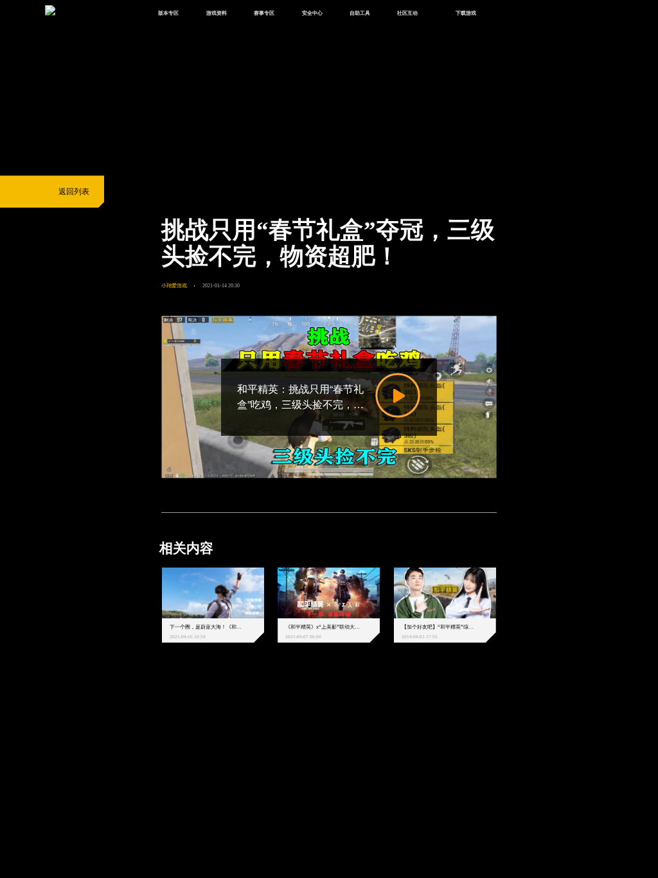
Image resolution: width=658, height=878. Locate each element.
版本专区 (168, 13)
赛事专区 (264, 13)
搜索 (512, 14)
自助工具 (360, 13)
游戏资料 (216, 13)
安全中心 (312, 13)
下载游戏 (466, 13)
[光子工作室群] (152, 706)
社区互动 (407, 13)
